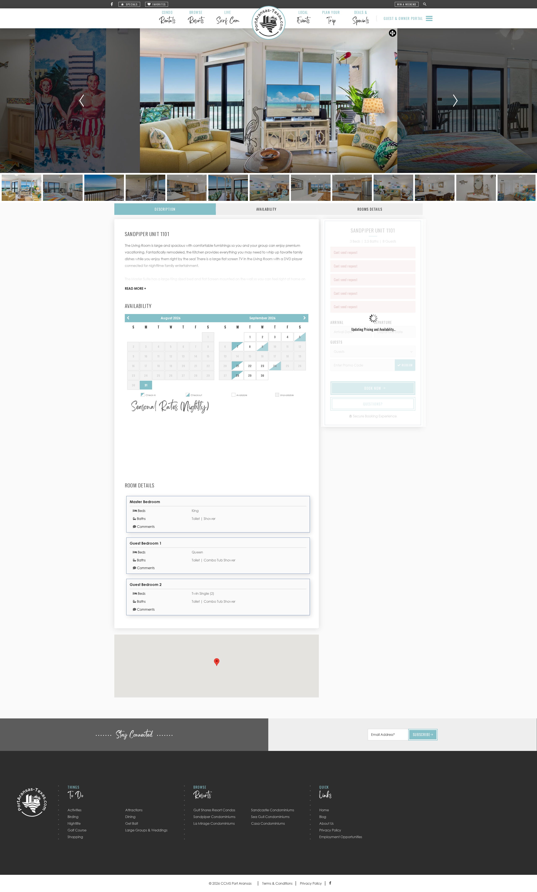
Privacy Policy (330, 830)
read (135, 288)
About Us (326, 823)
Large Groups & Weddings (146, 830)
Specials (132, 4)
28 (237, 375)
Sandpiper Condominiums (214, 817)
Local (303, 18)
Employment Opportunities (340, 837)
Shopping (75, 837)
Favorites (159, 4)
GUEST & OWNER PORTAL (403, 18)
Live (227, 18)
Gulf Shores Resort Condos (214, 810)
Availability (266, 209)
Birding (73, 817)
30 (262, 375)
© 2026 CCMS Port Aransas (230, 883)
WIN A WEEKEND (406, 4)
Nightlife (74, 823)
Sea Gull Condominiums (270, 817)
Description (165, 209)
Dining (130, 817)
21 (237, 366)
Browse (196, 18)
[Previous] (81, 100)
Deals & (360, 18)
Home (324, 810)
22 (250, 366)
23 (262, 366)
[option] (268, 100)
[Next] (455, 100)
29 (250, 375)
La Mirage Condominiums (214, 823)
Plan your (331, 18)
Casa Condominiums (268, 823)
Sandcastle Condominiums (272, 810)
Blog (322, 817)
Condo (167, 18)
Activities (74, 810)
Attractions (133, 810)
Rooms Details (369, 209)
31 (146, 385)
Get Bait (131, 823)
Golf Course (77, 830)
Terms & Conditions (277, 883)
